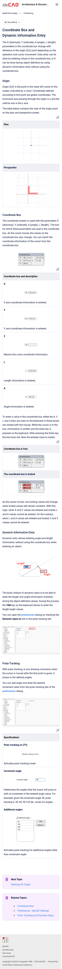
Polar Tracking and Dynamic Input (35, 915)
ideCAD (5, 946)
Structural (6, 953)
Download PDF (8, 956)
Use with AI (12, 22)
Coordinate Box (25, 906)
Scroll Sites (7, 965)
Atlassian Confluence (23, 965)
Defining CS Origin (20, 884)
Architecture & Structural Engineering (35, 4)
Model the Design (9, 13)
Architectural (7, 950)
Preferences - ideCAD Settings (33, 910)
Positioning (28, 13)
